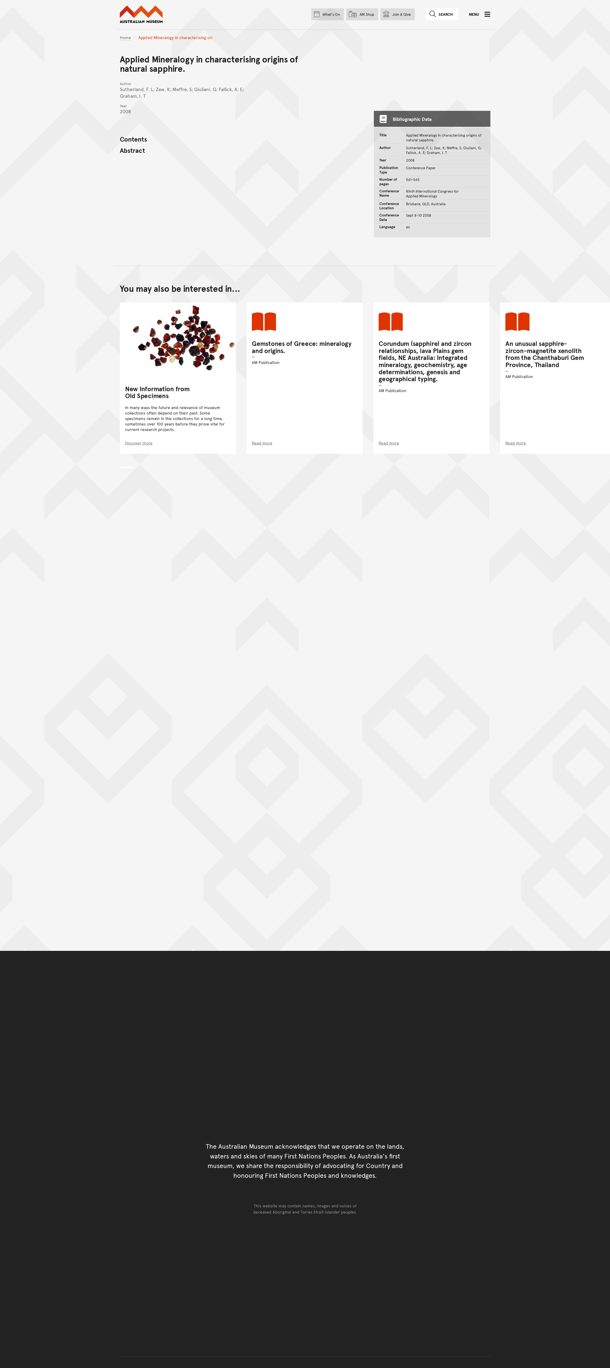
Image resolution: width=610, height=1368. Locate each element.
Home (125, 37)
